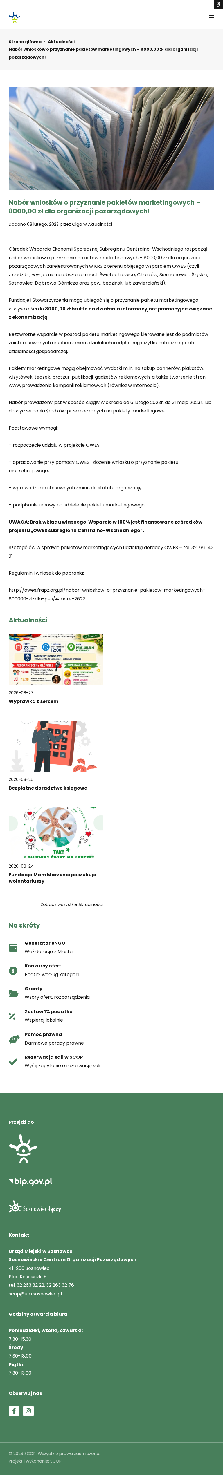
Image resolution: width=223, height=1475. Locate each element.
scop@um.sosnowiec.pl (35, 1294)
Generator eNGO (45, 943)
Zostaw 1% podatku (49, 1011)
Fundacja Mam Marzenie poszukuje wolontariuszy (52, 878)
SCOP (56, 1461)
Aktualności (61, 42)
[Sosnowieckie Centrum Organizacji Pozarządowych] (14, 17)
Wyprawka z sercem (33, 701)
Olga (77, 224)
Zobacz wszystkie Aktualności (72, 904)
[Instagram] (28, 1411)
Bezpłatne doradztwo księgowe (48, 788)
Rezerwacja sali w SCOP (54, 1057)
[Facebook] (14, 1411)
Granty (33, 988)
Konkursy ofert (43, 965)
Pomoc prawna (43, 1034)
